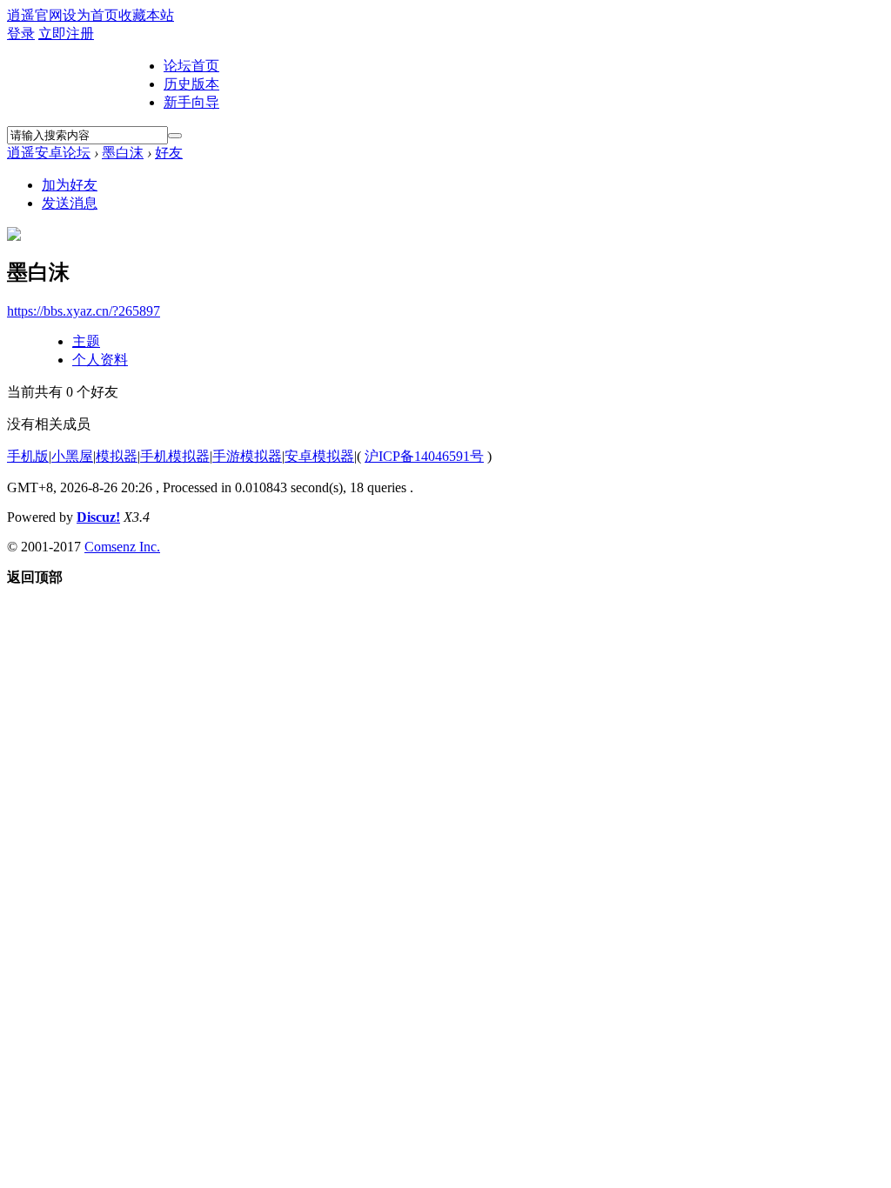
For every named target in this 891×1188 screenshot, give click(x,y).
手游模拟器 (247, 456)
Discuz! (98, 517)
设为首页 (90, 15)
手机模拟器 (175, 456)
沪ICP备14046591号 (424, 456)
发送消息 (69, 203)
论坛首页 (191, 65)
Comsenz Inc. (122, 546)
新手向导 (191, 102)
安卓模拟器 (319, 456)
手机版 (28, 456)
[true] (175, 135)
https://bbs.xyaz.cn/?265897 (83, 311)
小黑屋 (72, 456)
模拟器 (116, 456)
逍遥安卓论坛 (48, 152)
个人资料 (100, 359)
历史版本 (191, 84)
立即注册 (66, 33)
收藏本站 (146, 15)
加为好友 (69, 184)
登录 (21, 33)
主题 (86, 341)
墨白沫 (123, 152)
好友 (169, 152)
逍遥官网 (35, 15)
